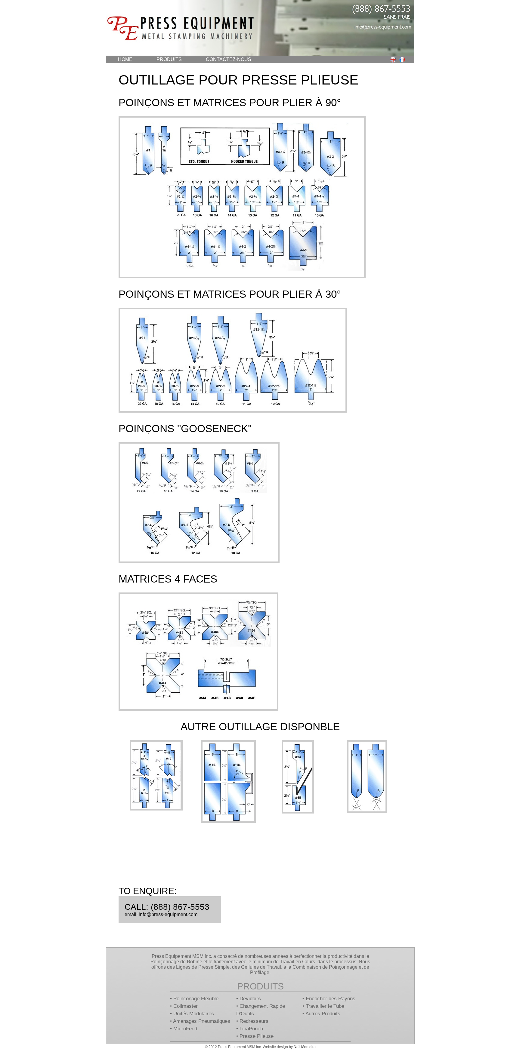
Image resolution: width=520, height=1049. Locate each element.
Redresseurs (254, 1021)
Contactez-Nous (228, 59)
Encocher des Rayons (330, 998)
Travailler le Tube (325, 1006)
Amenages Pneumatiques (201, 1021)
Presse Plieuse (257, 1036)
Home (125, 59)
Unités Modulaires (193, 1014)
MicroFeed (185, 1029)
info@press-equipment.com (168, 914)
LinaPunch (251, 1029)
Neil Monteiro (305, 1047)
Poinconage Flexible (195, 998)
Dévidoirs (250, 998)
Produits (169, 59)
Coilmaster (185, 1006)
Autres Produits (322, 1014)
